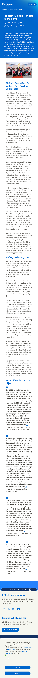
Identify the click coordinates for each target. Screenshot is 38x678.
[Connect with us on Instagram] (13, 608)
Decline (17, 667)
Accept (17, 673)
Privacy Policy (11, 649)
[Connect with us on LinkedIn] (18, 608)
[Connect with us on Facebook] (4, 608)
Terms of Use (27, 648)
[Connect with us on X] (9, 608)
